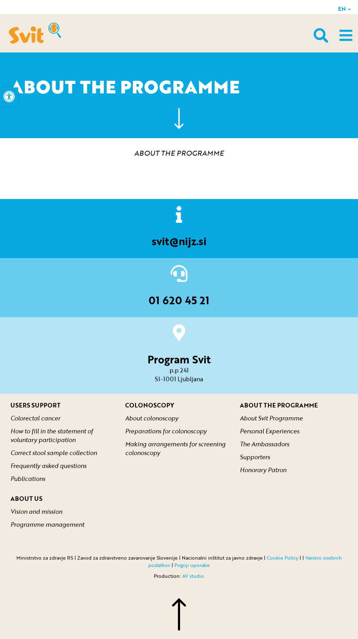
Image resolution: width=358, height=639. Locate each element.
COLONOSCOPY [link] (149, 405)
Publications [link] (27, 478)
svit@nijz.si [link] (179, 241)
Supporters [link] (255, 457)
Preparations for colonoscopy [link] (166, 431)
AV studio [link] (193, 576)
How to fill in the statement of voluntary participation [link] (51, 435)
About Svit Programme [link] (271, 418)
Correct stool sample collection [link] (53, 452)
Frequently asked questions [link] (48, 465)
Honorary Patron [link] (263, 470)
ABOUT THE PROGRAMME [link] (279, 405)
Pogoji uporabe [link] (192, 565)
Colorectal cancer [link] (35, 418)
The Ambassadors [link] (264, 444)
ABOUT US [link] (26, 498)
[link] (9, 96)
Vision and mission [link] (36, 511)
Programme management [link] (47, 524)
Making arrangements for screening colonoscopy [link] (175, 448)
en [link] (342, 9)
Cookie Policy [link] (282, 557)
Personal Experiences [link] (269, 431)
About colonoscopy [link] (151, 418)
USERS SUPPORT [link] (35, 405)
